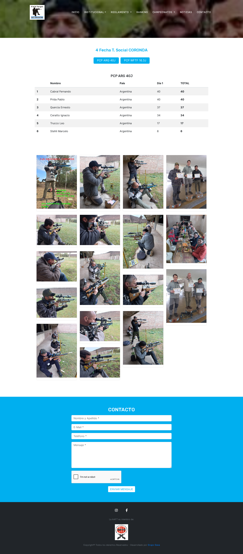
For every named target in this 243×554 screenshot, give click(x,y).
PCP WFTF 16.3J (135, 60)
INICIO (75, 12)
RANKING (142, 12)
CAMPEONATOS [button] (163, 12)
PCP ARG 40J (106, 60)
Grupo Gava (154, 545)
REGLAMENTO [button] (120, 12)
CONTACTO (204, 12)
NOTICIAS (186, 12)
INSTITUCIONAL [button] (94, 12)
